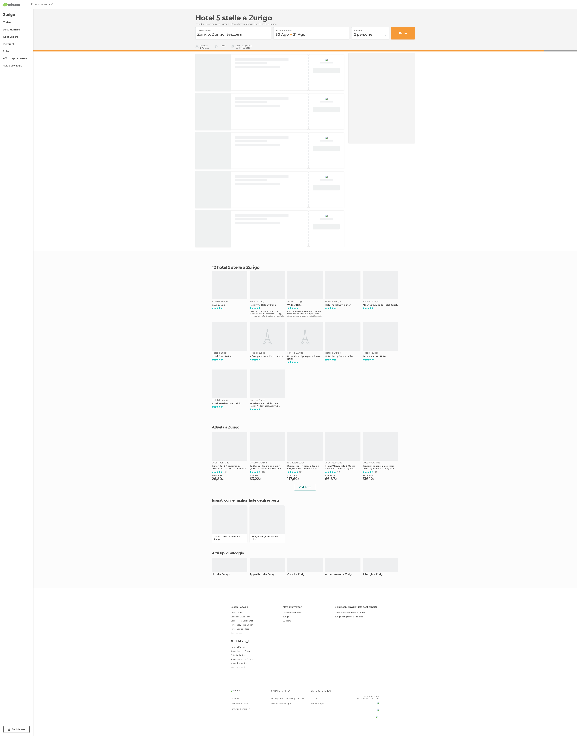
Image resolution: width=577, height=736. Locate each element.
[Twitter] (367, 692)
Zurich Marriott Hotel (374, 356)
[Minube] (11, 5)
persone (358, 29)
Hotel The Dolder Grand (263, 305)
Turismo (8, 22)
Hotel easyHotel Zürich (242, 625)
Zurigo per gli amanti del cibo (265, 538)
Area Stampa (317, 703)
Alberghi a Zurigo (373, 574)
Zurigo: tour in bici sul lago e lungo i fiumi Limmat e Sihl (303, 467)
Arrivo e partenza (284, 29)
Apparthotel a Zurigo (263, 574)
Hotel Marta (236, 612)
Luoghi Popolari (239, 607)
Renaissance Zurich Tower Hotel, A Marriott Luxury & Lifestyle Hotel (264, 404)
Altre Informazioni (292, 607)
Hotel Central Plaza (240, 629)
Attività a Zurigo (225, 427)
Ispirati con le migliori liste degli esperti (356, 607)
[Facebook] (362, 692)
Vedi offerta (326, 70)
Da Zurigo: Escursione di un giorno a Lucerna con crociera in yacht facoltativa (267, 467)
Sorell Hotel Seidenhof (242, 621)
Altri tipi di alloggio (240, 641)
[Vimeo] (372, 692)
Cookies (235, 698)
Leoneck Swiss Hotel (241, 616)
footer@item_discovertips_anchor (287, 698)
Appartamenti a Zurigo (339, 574)
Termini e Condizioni (240, 709)
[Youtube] (377, 692)
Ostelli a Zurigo (296, 574)
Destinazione (204, 29)
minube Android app (281, 703)
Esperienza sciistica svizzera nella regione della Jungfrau (378, 467)
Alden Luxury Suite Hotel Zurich (380, 305)
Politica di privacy (239, 703)
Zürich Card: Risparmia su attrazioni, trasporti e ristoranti (229, 467)
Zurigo (286, 616)
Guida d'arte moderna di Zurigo (227, 538)
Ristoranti (9, 44)
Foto (6, 51)
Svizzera (287, 621)
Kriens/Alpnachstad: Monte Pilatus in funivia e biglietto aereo (340, 467)
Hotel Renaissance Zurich (226, 403)
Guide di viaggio (12, 65)
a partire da (217, 475)
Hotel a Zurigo (221, 574)
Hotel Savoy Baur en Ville (339, 356)
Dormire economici (292, 612)
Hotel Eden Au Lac (222, 356)
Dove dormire (11, 29)
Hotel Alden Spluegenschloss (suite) (303, 357)
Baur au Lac (218, 305)
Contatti (315, 698)
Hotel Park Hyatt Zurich (338, 305)
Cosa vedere (11, 36)
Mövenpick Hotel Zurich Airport (267, 356)
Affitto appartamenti (15, 58)
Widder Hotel (294, 305)
